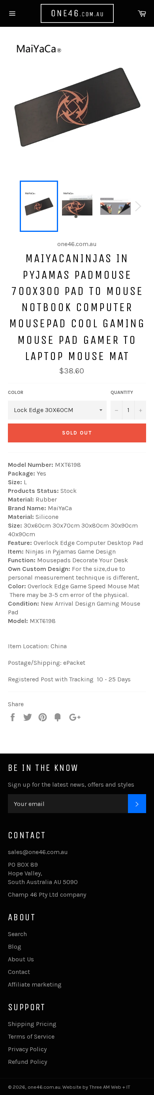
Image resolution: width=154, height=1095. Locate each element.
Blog (14, 946)
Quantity (122, 392)
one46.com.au (44, 1087)
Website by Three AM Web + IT (96, 1087)
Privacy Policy (27, 1049)
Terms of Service (31, 1036)
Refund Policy (27, 1061)
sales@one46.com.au (38, 852)
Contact (19, 972)
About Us (21, 959)
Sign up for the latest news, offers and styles (71, 784)
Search (17, 934)
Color (15, 392)
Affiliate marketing (35, 984)
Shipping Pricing (32, 1024)
